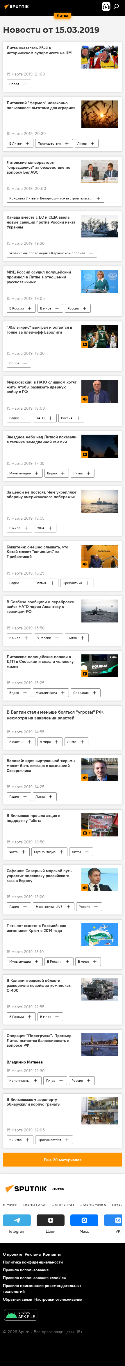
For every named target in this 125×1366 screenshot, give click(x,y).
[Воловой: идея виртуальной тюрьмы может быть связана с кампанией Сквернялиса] (99, 769)
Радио (14, 418)
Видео (52, 473)
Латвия (41, 583)
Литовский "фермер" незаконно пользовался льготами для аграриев (41, 105)
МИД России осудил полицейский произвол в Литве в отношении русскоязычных (39, 277)
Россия (73, 308)
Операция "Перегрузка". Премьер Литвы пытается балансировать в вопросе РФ (39, 1040)
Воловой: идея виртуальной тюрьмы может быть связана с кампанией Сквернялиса (41, 765)
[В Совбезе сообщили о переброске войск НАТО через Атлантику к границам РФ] (99, 611)
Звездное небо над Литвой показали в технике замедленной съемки (41, 439)
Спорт (14, 84)
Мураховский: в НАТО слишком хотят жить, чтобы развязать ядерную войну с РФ (41, 387)
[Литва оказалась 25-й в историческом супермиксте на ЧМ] (99, 57)
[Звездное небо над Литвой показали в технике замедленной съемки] (99, 446)
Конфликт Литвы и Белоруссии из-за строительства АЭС (55, 198)
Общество (62, 1204)
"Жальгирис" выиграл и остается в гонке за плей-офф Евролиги (39, 330)
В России (16, 308)
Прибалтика (72, 583)
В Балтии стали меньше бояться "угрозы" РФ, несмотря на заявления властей (55, 714)
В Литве (15, 143)
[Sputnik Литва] (17, 8)
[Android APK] (20, 1315)
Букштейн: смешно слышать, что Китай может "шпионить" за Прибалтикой (37, 552)
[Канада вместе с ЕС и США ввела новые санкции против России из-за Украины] (99, 226)
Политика (34, 1204)
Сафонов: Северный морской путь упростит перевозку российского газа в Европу (39, 875)
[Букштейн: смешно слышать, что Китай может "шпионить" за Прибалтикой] (99, 556)
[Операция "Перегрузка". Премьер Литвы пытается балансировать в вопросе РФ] (99, 1044)
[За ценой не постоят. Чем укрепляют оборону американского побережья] (99, 501)
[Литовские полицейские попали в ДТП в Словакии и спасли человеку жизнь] (99, 666)
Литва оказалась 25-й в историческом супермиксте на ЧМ (39, 50)
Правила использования (26, 1270)
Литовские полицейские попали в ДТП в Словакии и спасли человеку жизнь (40, 661)
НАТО (40, 418)
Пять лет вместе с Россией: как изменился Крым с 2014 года (36, 928)
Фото (13, 852)
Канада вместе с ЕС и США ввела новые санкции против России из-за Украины (41, 222)
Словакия (81, 692)
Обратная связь (17, 1299)
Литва (82, 143)
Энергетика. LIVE (49, 906)
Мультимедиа (20, 473)
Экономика (93, 1204)
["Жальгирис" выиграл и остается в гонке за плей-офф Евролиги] (99, 336)
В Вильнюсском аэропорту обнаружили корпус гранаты (33, 1102)
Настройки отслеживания (58, 1299)
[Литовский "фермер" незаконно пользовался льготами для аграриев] (99, 114)
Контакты (52, 1254)
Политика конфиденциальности (33, 1262)
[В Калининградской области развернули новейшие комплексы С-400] (99, 989)
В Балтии (16, 741)
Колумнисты (19, 1080)
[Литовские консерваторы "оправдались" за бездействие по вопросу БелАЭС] (99, 171)
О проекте (12, 1254)
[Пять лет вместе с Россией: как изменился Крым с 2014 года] (99, 934)
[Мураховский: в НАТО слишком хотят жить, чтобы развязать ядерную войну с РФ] (99, 391)
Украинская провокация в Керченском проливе (47, 253)
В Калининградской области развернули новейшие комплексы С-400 (39, 985)
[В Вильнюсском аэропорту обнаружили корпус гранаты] (99, 1111)
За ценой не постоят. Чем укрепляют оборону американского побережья (41, 495)
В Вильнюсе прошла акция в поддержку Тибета (33, 818)
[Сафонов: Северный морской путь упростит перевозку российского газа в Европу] (99, 879)
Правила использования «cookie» (34, 1277)
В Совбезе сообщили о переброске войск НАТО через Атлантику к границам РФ (40, 607)
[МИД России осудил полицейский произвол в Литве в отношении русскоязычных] (99, 281)
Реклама (33, 1254)
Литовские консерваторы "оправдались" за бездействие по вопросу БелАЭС (38, 167)
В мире (45, 308)
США (40, 528)
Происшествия (49, 143)
